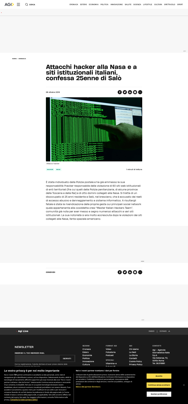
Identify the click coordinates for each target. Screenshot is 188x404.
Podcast (110, 355)
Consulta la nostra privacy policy (23, 400)
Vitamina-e (111, 363)
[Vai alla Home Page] (9, 4)
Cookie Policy (135, 361)
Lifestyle (147, 4)
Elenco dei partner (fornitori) (88, 387)
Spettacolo (169, 4)
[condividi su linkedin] (130, 92)
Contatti (133, 358)
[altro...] (140, 92)
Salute (128, 4)
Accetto (159, 376)
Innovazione (116, 4)
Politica (104, 4)
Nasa (58, 169)
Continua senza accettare (159, 385)
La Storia (133, 355)
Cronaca (73, 4)
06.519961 (160, 363)
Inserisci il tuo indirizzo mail (30, 353)
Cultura (158, 4)
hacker (50, 169)
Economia (93, 4)
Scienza (137, 4)
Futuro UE (110, 366)
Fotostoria (110, 352)
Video (108, 349)
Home (14, 59)
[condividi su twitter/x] (125, 92)
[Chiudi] (184, 385)
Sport (180, 4)
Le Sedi (132, 352)
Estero (83, 4)
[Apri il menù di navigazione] (18, 4)
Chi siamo (134, 349)
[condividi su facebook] (120, 92)
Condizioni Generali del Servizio (27, 366)
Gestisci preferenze (159, 394)
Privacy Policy (135, 364)
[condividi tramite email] (135, 92)
